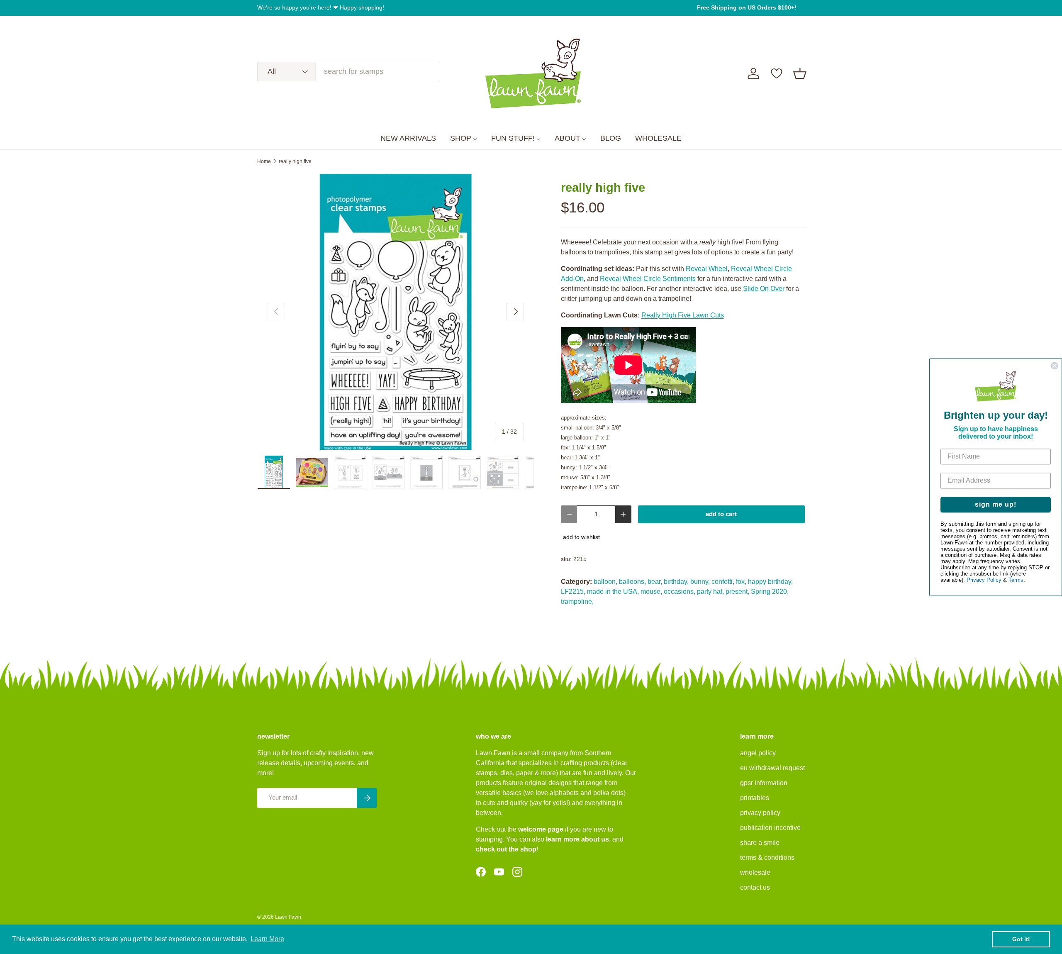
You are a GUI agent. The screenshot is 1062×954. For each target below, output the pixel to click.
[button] (800, 73)
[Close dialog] (1054, 365)
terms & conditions (767, 857)
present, (737, 591)
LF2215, (573, 591)
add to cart (721, 514)
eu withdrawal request (772, 767)
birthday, (676, 581)
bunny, (700, 581)
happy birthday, (770, 581)
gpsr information (763, 782)
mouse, (651, 591)
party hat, (710, 591)
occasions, (679, 591)
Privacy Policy (984, 580)
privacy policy (760, 812)
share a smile (759, 842)
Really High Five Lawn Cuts (682, 315)
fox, (741, 581)
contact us (755, 887)
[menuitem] (408, 138)
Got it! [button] (1021, 939)
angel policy (758, 752)
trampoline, (577, 601)
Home (264, 161)
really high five (295, 161)
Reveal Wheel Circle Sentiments (648, 278)
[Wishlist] (776, 73)
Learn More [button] (267, 938)
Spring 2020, (770, 591)
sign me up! (995, 504)
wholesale (755, 872)
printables (754, 797)
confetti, (722, 581)
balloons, (632, 581)
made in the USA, (613, 591)
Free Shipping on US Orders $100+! (746, 7)
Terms (1015, 580)
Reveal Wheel (707, 268)
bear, (655, 581)
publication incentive (770, 827)
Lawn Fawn (288, 917)
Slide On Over (763, 288)
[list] (396, 312)
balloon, (605, 581)
